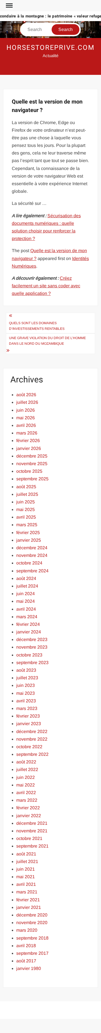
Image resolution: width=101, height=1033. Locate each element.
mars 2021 (26, 891)
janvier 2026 (28, 448)
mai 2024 (25, 601)
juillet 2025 (27, 494)
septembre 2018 (32, 938)
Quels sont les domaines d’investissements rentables (37, 326)
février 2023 (28, 716)
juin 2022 (25, 777)
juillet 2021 (27, 861)
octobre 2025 (29, 471)
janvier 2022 (28, 815)
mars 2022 (26, 800)
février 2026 (28, 440)
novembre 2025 (31, 463)
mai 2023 (25, 693)
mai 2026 (25, 417)
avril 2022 (26, 792)
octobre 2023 (29, 655)
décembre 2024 (31, 547)
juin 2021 (25, 869)
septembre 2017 (32, 953)
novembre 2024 (31, 555)
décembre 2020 (31, 915)
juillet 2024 (27, 586)
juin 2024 (25, 593)
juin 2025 (25, 501)
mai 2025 (25, 509)
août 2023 (26, 670)
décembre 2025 (31, 456)
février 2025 (28, 532)
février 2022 (28, 807)
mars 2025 (26, 524)
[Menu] (8, 5)
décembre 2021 (31, 823)
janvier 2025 (28, 540)
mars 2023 (26, 708)
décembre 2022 (31, 731)
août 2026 (26, 394)
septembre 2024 (32, 570)
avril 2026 (26, 425)
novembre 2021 (31, 830)
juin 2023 (25, 685)
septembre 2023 (32, 662)
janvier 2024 (28, 631)
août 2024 (26, 578)
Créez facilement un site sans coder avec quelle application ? (46, 286)
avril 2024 (26, 609)
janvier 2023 (28, 723)
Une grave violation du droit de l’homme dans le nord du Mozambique (47, 341)
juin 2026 (25, 410)
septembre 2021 (32, 846)
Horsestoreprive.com (50, 48)
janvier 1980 (28, 968)
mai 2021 (25, 876)
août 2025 (26, 486)
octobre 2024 (29, 563)
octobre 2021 (29, 838)
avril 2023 (26, 700)
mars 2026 (26, 433)
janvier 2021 (28, 907)
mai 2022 (25, 785)
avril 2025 (26, 517)
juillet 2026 (27, 402)
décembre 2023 (31, 639)
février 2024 (28, 624)
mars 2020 (26, 930)
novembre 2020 (31, 922)
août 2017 (26, 960)
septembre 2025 (32, 478)
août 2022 (26, 761)
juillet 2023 (27, 677)
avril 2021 (26, 884)
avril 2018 (26, 945)
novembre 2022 (31, 739)
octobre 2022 (29, 746)
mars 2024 (26, 616)
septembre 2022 (32, 754)
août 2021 (26, 854)
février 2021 (28, 899)
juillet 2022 (27, 769)
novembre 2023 (31, 647)
